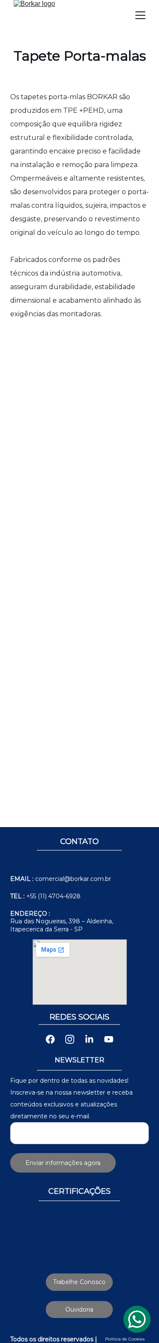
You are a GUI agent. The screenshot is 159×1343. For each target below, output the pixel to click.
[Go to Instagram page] (74, 1039)
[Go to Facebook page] (54, 1039)
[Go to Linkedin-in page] (93, 1039)
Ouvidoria (79, 1309)
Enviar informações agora (62, 1163)
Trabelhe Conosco (79, 1282)
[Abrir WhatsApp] (138, 1322)
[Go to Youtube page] (108, 1039)
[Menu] (140, 15)
